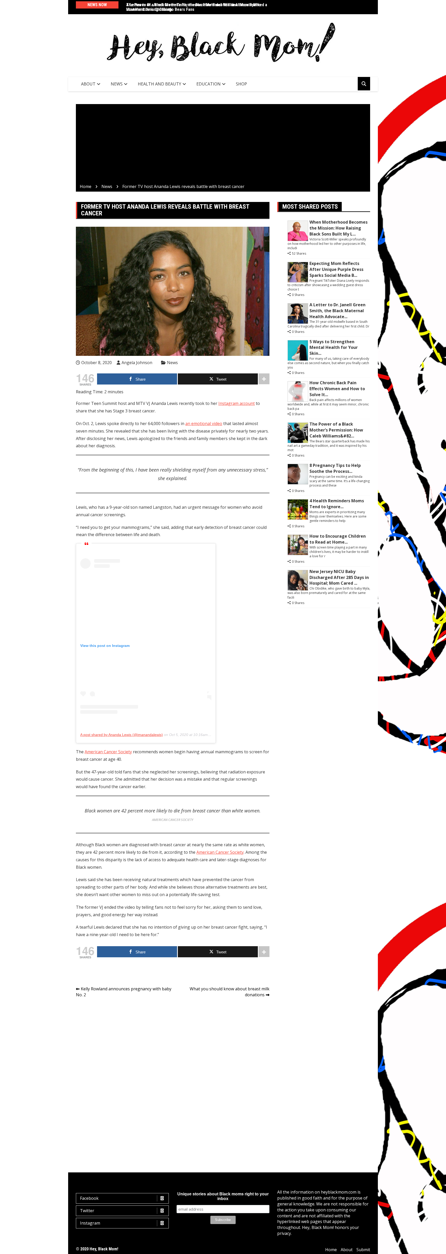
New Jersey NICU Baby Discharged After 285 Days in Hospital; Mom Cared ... (339, 577)
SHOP (241, 84)
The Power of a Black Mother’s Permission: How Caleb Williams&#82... (336, 430)
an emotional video (203, 423)
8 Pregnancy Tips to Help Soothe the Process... (335, 468)
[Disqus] (172, 1074)
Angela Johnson (137, 362)
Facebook (89, 1198)
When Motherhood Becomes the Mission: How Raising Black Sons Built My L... (338, 228)
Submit (363, 1249)
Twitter (87, 1210)
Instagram (90, 1223)
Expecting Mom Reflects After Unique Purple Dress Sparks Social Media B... (336, 269)
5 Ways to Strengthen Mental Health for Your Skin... (333, 347)
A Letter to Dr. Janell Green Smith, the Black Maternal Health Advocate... (337, 310)
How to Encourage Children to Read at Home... (337, 539)
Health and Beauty (159, 84)
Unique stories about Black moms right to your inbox (223, 1196)
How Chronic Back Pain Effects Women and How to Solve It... (337, 388)
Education (208, 84)
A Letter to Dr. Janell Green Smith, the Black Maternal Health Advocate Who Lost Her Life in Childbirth (193, 7)
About (88, 84)
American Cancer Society (108, 752)
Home (331, 1249)
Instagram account (236, 403)
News (117, 84)
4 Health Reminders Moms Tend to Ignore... (336, 504)
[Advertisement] (223, 145)
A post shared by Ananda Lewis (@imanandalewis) (121, 735)
